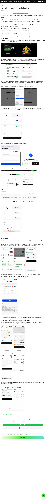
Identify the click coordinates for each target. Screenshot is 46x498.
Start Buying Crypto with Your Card (8, 414)
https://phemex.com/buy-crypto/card (20, 13)
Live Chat (24, 424)
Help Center (3, 5)
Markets (15, 1)
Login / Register (23, 437)
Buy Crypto (10, 1)
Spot (24, 1)
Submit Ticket (24, 428)
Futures (19, 1)
